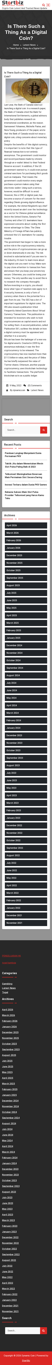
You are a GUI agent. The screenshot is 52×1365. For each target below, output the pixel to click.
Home (16, 45)
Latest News (29, 45)
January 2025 (13, 638)
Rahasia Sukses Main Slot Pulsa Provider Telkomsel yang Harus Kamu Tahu (24, 495)
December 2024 (14, 645)
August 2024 (13, 675)
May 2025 (11, 608)
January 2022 (13, 908)
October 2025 (13, 570)
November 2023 (14, 743)
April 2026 (12, 525)
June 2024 (12, 690)
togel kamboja (9, 962)
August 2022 (13, 855)
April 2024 (12, 705)
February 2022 (14, 900)
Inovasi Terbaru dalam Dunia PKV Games (26, 484)
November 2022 (14, 833)
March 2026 (13, 533)
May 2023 (11, 788)
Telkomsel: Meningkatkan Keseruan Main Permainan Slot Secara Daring (23, 476)
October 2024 (13, 660)
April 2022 (12, 885)
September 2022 (15, 848)
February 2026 (14, 540)
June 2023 (12, 780)
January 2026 (13, 548)
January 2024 (13, 728)
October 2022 (13, 840)
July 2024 (11, 683)
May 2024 (11, 698)
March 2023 (13, 803)
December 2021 (14, 915)
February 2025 (14, 630)
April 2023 (12, 795)
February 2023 (14, 810)
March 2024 (13, 713)
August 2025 (13, 585)
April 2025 (12, 615)
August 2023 (13, 765)
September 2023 (15, 758)
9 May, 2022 (15, 385)
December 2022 (14, 825)
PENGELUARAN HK (11, 956)
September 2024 (15, 668)
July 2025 (11, 593)
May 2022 (11, 878)
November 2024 (14, 653)
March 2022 (13, 893)
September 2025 (15, 578)
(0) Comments (34, 385)
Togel (5, 992)
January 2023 (13, 818)
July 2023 (11, 773)
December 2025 (14, 555)
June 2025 (12, 600)
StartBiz (26, 1360)
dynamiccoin (19, 390)
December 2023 (14, 735)
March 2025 (13, 623)
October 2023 (13, 750)
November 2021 (14, 923)
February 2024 (14, 720)
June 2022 (12, 870)
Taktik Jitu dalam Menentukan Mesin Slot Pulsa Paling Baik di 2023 (24, 465)
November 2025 (14, 563)
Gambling (7, 983)
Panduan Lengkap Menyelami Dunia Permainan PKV (23, 455)
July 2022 (11, 863)
